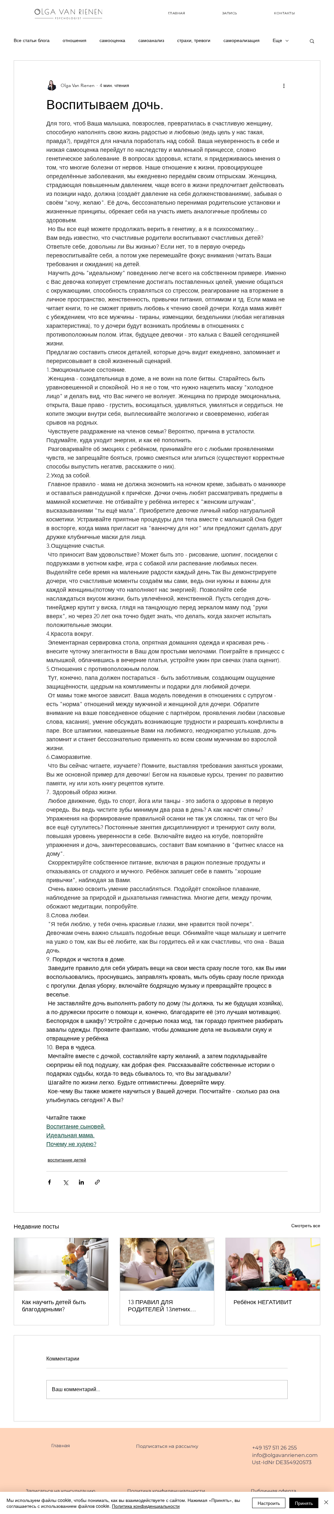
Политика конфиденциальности (146, 1506)
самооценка (112, 40)
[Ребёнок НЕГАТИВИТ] (273, 1264)
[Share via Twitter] (65, 1182)
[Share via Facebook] (49, 1182)
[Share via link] (97, 1182)
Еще (277, 40)
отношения (74, 40)
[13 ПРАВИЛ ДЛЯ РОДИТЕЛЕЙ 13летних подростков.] (167, 1264)
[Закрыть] (326, 1503)
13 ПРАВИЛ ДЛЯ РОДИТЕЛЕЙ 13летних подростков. (159, 1306)
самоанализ (151, 40)
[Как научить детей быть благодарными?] (61, 1264)
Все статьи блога (32, 40)
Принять (304, 1503)
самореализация (241, 40)
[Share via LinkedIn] (81, 1182)
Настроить (269, 1503)
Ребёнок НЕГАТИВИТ (263, 1302)
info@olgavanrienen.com (285, 1455)
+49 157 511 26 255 (274, 1448)
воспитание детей (67, 1160)
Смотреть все (305, 1226)
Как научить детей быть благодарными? (54, 1306)
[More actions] (284, 85)
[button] (312, 40)
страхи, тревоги (193, 40)
